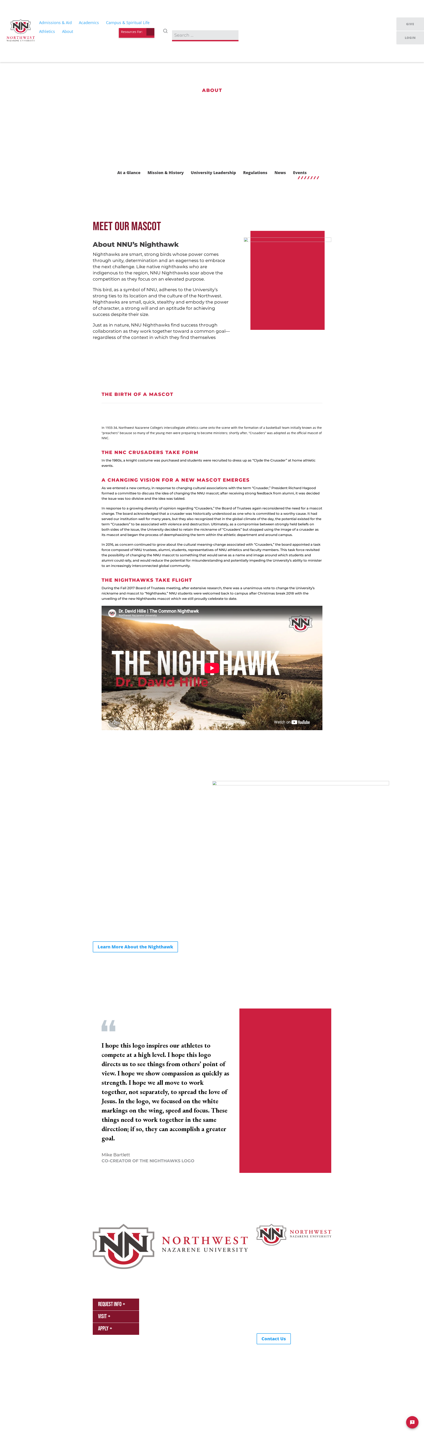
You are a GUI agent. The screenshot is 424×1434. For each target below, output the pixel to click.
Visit (102, 1316)
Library (157, 1322)
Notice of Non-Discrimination (189, 1398)
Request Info (109, 1304)
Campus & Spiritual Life (163, 1272)
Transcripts (201, 1328)
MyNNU (158, 1302)
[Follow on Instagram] (277, 1324)
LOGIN (410, 38)
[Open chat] (412, 1422)
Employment (202, 1315)
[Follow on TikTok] (286, 1324)
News (280, 172)
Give (196, 1309)
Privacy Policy (225, 1398)
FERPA (97, 1398)
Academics (132, 1272)
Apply (103, 1328)
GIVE (410, 24)
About (209, 1272)
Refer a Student (204, 1302)
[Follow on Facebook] (269, 1324)
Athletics (193, 1272)
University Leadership (213, 172)
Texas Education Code (123, 1398)
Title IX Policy (153, 1398)
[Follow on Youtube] (260, 1324)
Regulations (255, 172)
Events (300, 172)
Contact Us (273, 1339)
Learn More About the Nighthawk (135, 947)
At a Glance (128, 172)
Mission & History (166, 172)
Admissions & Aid (106, 1272)
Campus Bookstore (166, 1315)
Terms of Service (105, 1405)
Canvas (157, 1309)
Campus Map (203, 1322)
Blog (196, 1335)
